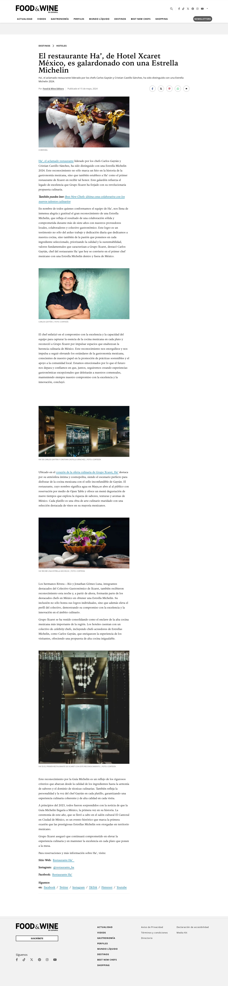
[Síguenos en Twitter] (188, 8)
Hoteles (61, 45)
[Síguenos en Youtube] (202, 8)
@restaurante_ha (63, 867)
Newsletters (202, 18)
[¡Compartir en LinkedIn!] (178, 89)
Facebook (49, 887)
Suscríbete (37, 938)
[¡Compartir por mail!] (186, 89)
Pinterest (106, 887)
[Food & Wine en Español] (37, 9)
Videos (41, 18)
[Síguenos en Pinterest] (193, 8)
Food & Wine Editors (53, 88)
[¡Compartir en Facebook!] (152, 89)
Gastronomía (60, 18)
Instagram (78, 887)
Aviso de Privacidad (152, 927)
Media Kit (182, 932)
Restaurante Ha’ (63, 860)
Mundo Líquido (99, 18)
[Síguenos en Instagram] (197, 8)
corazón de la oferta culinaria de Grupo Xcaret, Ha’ (87, 472)
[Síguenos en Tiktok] (183, 8)
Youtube (122, 887)
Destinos (120, 18)
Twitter (63, 887)
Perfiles (79, 18)
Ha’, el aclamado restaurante (56, 161)
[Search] (171, 9)
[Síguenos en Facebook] (179, 8)
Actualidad (25, 18)
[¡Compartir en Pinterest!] (169, 89)
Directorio (147, 938)
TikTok (93, 887)
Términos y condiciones (154, 932)
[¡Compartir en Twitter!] (161, 89)
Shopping (161, 18)
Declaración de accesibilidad (193, 927)
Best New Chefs (141, 18)
